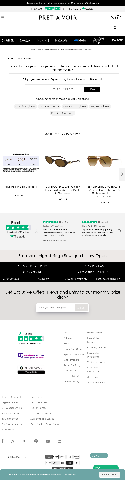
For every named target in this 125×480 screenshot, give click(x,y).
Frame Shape (94, 332)
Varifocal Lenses (96, 362)
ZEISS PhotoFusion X (40, 413)
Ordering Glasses (96, 347)
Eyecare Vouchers (74, 354)
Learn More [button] (70, 474)
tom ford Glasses (49, 106)
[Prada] (61, 40)
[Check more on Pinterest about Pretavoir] (36, 441)
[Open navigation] (3, 17)
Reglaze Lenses (9, 402)
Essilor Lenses (8, 429)
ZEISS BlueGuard (96, 382)
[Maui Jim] (99, 40)
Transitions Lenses (10, 413)
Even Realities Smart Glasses (45, 424)
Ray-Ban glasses (100, 106)
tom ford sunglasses (75, 106)
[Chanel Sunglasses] (8, 40)
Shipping (68, 338)
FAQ (66, 332)
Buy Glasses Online (11, 407)
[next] (122, 174)
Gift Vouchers (71, 359)
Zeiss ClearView (39, 402)
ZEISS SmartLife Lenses (42, 418)
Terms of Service (73, 376)
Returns (68, 343)
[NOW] (114, 28)
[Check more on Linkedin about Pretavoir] (59, 441)
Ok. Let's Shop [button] (109, 474)
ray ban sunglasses (62, 113)
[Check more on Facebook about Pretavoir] (2, 441)
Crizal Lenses (37, 397)
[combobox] (62, 28)
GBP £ (95, 455)
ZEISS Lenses (93, 377)
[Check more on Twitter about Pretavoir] (24, 441)
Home (10, 58)
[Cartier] (25, 40)
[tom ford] (117, 40)
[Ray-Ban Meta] (80, 40)
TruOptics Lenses (10, 418)
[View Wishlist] (121, 17)
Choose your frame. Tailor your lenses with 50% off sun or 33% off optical (62, 3)
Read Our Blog (72, 365)
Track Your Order (73, 348)
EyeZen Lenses (38, 407)
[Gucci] (43, 40)
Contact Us (70, 370)
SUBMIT (81, 307)
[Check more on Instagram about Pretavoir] (12, 441)
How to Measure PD (12, 397)
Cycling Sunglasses (11, 424)
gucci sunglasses (25, 106)
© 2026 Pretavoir (17, 456)
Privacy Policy (71, 381)
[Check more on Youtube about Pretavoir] (48, 441)
